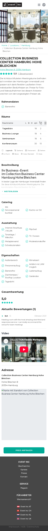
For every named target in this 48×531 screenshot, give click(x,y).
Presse (24, 473)
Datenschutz (33, 526)
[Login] (43, 4)
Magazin (24, 488)
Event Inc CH (25, 510)
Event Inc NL (25, 515)
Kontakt (24, 476)
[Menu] (38, 4)
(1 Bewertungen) (25, 74)
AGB (23, 526)
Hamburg (25, 45)
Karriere (24, 469)
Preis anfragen (24, 450)
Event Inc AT (26, 506)
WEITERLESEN (11, 191)
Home (4, 45)
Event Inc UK (25, 519)
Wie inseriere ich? (24, 499)
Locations (14, 45)
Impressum (14, 526)
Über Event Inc (24, 466)
